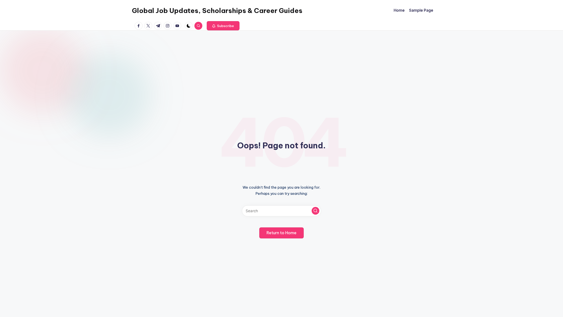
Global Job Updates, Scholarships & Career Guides (217, 10)
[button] (223, 25)
